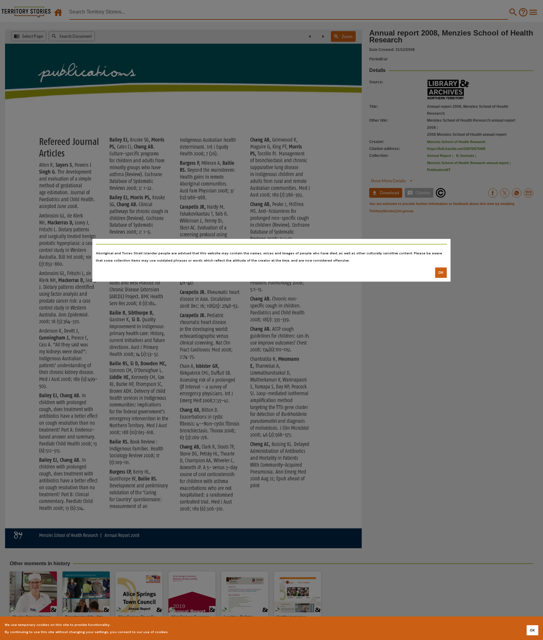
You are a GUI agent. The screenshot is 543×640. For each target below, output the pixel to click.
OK (441, 272)
